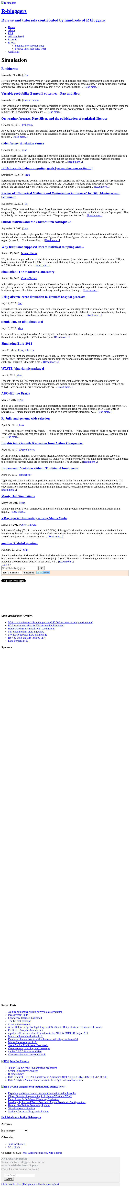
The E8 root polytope (19, 1021)
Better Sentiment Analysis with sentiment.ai (31, 628)
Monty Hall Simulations (18, 496)
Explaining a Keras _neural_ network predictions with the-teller (42, 1093)
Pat (26, 203)
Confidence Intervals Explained (25, 1017)
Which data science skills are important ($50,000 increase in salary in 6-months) (50, 622)
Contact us (13, 51)
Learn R (12, 39)
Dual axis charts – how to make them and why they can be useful (43, 1039)
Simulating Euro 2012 (16, 343)
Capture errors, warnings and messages (29, 1048)
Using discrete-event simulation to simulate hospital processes (43, 297)
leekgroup (27, 124)
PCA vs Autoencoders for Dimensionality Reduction (36, 625)
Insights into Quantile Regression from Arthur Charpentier (42, 443)
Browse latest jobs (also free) (30, 48)
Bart (20, 303)
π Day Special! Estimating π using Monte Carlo (34, 518)
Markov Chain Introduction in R (25, 1036)
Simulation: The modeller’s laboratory (28, 272)
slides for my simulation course (22, 143)
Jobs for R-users (19, 1061)
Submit (8, 1179)
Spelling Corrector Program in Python (28, 1111)
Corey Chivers (31, 100)
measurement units (18, 1014)
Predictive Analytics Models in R (25, 1030)
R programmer (16, 1073)
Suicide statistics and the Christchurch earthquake (36, 222)
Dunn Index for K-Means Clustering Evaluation (33, 1099)
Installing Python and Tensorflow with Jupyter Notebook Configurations (46, 1102)
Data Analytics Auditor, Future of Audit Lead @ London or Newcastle (45, 1080)
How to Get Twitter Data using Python (29, 1105)
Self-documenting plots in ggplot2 (26, 631)
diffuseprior (25, 474)
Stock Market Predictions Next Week (28, 1045)
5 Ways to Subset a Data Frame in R (27, 634)
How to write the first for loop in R (26, 637)
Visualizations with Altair (21, 1108)
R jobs (11, 42)
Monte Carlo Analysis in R (22, 1042)
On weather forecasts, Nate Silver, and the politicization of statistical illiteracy (54, 118)
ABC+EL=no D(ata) (15, 393)
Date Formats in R (18, 640)
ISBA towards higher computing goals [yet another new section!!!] (47, 168)
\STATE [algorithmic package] (22, 368)
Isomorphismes (29, 253)
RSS (10, 33)
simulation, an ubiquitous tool (22, 321)
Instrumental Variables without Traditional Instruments (40, 468)
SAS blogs (14, 1147)
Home (11, 27)
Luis (25, 228)
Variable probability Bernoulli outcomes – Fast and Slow (40, 93)
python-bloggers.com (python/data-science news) (37, 1086)
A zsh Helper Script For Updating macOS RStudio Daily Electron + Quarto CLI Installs (55, 1027)
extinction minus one (19, 1024)
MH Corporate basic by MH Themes (42, 1152)
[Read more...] (91, 86)
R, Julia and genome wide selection (25, 418)
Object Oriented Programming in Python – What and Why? (40, 1096)
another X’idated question (19, 543)
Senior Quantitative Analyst (23, 1070)
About (11, 30)
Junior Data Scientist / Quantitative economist (32, 1067)
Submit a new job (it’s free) (29, 45)
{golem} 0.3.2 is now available (24, 1051)
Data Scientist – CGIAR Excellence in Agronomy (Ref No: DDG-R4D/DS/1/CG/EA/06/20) (57, 1077)
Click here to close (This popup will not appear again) (30, 1184)
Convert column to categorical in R (27, 1054)
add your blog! (16, 36)
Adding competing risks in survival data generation (35, 1011)
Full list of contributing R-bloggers (21, 1117)
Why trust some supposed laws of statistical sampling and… (42, 247)
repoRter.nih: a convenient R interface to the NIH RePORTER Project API (48, 1033)
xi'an (25, 75)
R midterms (9, 68)
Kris (22, 502)
